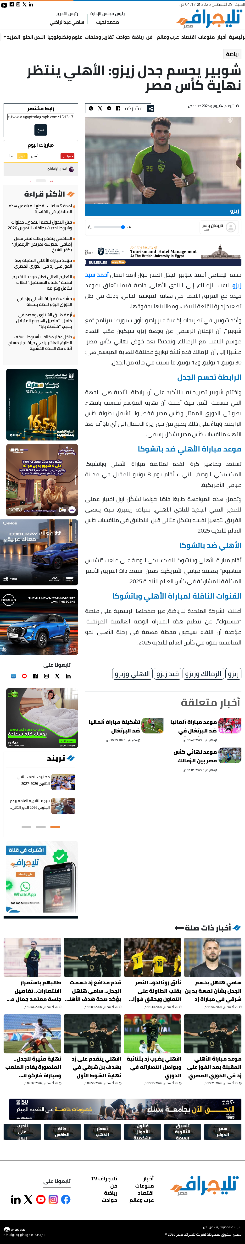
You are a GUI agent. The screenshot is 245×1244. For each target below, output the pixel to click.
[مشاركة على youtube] (4, 5)
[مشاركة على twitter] (24, 4)
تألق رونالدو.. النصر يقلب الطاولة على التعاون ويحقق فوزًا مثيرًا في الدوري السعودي (157, 990)
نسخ (41, 130)
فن (149, 37)
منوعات (206, 37)
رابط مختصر (40, 108)
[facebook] (35, 676)
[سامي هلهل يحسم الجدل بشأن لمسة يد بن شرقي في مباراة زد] (212, 957)
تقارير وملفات (99, 37)
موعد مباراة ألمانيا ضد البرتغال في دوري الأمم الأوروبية (192, 727)
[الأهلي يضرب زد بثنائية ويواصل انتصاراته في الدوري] (152, 1033)
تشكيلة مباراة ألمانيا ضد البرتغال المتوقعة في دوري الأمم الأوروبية (114, 727)
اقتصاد (188, 37)
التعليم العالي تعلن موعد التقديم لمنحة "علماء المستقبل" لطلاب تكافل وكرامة (42, 282)
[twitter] (57, 676)
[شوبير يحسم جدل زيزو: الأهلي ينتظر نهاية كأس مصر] (109, 108)
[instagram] (46, 676)
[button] (55, 827)
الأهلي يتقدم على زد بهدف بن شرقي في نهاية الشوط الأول (96, 1067)
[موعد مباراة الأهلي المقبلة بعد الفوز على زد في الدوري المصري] (212, 1033)
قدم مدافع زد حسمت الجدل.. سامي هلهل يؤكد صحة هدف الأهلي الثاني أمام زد (92, 990)
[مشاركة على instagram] (18, 4)
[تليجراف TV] (155, 34)
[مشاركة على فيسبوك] (12, 4)
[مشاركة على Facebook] (66, 1199)
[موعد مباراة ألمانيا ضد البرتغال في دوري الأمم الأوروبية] (229, 725)
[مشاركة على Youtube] (41, 1199)
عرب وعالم (168, 37)
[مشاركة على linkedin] (31, 4)
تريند (56, 758)
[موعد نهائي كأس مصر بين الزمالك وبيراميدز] (229, 755)
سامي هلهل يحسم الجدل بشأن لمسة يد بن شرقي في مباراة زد (213, 990)
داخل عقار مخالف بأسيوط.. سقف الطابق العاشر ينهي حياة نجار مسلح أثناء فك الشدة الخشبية (40, 342)
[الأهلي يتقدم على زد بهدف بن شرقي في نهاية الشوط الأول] (92, 1033)
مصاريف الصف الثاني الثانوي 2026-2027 (33, 780)
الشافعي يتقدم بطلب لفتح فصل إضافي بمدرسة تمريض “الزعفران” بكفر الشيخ (42, 244)
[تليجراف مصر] (209, 19)
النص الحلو (34, 37)
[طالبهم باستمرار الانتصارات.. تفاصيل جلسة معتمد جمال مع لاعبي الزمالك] (32, 957)
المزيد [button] (13, 37)
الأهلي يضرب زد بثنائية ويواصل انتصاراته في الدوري (154, 1067)
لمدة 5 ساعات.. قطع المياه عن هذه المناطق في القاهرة (40, 209)
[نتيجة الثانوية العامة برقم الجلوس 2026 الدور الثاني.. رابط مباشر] (63, 806)
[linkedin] (68, 676)
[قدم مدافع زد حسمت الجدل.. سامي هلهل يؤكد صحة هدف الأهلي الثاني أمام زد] (92, 957)
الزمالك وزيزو (203, 674)
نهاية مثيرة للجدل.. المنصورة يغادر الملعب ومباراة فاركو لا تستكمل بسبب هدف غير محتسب (33, 1067)
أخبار (222, 37)
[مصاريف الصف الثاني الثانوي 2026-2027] (63, 782)
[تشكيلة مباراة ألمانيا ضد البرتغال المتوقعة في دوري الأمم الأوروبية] (152, 725)
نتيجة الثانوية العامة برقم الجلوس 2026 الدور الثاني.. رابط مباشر (30, 807)
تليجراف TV (104, 1178)
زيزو (233, 674)
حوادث (123, 37)
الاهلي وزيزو (132, 674)
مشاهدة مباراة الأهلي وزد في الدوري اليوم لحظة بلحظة (44, 301)
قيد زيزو (167, 674)
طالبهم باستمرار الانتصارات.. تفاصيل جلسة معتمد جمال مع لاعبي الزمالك (34, 990)
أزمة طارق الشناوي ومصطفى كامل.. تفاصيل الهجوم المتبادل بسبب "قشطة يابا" (44, 320)
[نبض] (13, 676)
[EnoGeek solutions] (24, 1230)
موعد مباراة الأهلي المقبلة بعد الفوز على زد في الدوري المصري (43, 263)
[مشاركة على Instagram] (53, 1199)
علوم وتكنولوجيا (64, 37)
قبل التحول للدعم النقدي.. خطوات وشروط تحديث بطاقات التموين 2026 (40, 225)
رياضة (138, 37)
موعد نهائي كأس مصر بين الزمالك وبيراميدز (195, 756)
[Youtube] (24, 676)
